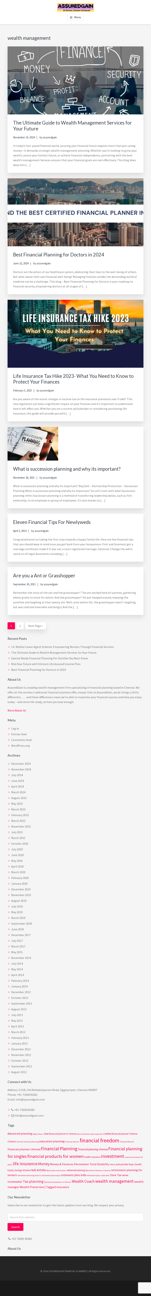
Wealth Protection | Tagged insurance (44, 1187)
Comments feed (21, 740)
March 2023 (18, 809)
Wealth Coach (83, 1181)
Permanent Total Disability (91, 1164)
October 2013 (19, 998)
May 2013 (17, 1020)
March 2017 (18, 946)
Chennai (12, 1141)
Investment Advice (132, 1157)
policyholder (122, 1164)
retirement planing (76, 1170)
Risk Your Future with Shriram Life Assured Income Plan (45, 664)
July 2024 (17, 775)
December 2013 (21, 992)
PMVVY (112, 1164)
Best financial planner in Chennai (60, 1133)
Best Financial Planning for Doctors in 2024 (58, 255)
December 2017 (21, 935)
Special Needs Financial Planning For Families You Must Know (49, 658)
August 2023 (19, 798)
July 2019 (17, 906)
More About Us (17, 710)
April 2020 (17, 866)
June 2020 (17, 855)
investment (112, 1156)
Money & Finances (61, 1164)
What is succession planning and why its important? (67, 469)
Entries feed (19, 734)
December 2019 (21, 889)
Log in (15, 728)
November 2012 (21, 1055)
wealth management (114, 1181)
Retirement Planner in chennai (97, 1170)
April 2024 (17, 786)
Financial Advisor (72, 1142)
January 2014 (19, 986)
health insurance (92, 1157)
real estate (38, 1170)
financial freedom (99, 1140)
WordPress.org (20, 745)
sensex (125, 1175)
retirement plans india (73, 1175)
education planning (52, 1141)
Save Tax (115, 1175)
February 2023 (20, 815)
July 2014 (17, 963)
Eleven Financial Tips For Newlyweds (52, 522)
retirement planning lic (51, 1175)
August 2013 (19, 1009)
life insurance (25, 1163)
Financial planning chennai (93, 1149)
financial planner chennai (24, 1149)
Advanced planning (20, 1134)
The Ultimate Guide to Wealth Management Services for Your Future (72, 125)
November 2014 (21, 958)
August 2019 (19, 901)
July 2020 (17, 849)
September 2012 (21, 1066)
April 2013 (17, 1026)
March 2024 (18, 792)
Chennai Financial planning (27, 1142)
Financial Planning (59, 1149)
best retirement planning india (90, 1134)
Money (44, 1163)
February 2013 (20, 1038)
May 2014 (17, 969)
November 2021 (21, 826)
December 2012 (21, 1049)
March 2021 (18, 838)
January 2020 (19, 883)
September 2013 (21, 1003)
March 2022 (18, 821)
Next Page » (35, 626)
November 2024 (21, 769)
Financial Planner (127, 1142)
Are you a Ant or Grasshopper (44, 575)
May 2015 (17, 952)
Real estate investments (56, 1170)
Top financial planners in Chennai (57, 1182)
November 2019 (21, 895)
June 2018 (17, 929)
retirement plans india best (98, 1175)
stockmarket (15, 1181)
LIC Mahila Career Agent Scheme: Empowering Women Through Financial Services (62, 647)
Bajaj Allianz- (38, 1134)
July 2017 (17, 940)
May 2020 (17, 861)
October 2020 (19, 843)
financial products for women (55, 1156)
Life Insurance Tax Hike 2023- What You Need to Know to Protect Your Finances (73, 379)
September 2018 (21, 923)
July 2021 (17, 832)
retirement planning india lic (29, 1175)
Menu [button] (77, 17)
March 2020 (18, 872)
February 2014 (20, 980)
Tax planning (33, 1181)
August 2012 (19, 1072)
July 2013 (17, 1015)
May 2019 (17, 912)
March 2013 (18, 1032)
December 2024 (21, 763)
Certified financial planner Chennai (120, 1133)
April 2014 (17, 975)
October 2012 (19, 1060)
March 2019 (18, 918)
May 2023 (17, 803)
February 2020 (20, 878)
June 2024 (17, 781)
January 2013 (19, 1043)
